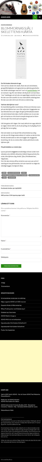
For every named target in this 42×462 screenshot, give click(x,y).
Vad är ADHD (13, 394)
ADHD (4, 172)
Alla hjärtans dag (13, 172)
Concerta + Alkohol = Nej (8, 407)
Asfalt (24, 172)
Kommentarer (5, 286)
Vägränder (12, 177)
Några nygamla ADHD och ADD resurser (13, 302)
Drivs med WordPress (6, 459)
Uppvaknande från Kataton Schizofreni (12, 326)
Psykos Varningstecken (8, 330)
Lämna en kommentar (31, 35)
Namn (3, 241)
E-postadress (6, 249)
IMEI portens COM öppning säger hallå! (13, 194)
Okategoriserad (6, 25)
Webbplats (4, 257)
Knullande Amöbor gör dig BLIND (11, 187)
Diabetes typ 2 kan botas (8, 312)
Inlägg (3, 283)
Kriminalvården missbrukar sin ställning (13, 298)
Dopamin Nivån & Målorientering (11, 305)
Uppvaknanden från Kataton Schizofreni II (13, 323)
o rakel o (19, 35)
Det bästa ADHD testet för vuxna (27, 407)
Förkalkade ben (34, 175)
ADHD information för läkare (10, 401)
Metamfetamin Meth (7, 410)
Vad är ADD (4, 394)
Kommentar (5, 215)
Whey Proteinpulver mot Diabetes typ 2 (13, 309)
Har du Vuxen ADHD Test (26, 394)
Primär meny (39, 17)
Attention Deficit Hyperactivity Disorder (15, 175)
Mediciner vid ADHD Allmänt (10, 399)
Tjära (4, 177)
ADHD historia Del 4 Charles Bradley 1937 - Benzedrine (18, 405)
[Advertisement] (21, 361)
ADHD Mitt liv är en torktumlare (11, 319)
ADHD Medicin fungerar (8, 316)
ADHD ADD (5, 17)
